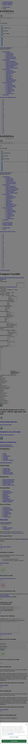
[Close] (26, 724)
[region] (14, 733)
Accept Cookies (14, 741)
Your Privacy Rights (14, 736)
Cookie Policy (11, 733)
